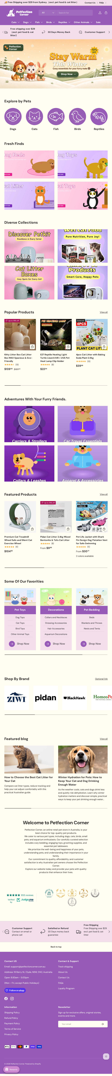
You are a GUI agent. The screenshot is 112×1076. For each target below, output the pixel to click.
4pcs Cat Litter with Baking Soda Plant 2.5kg (90, 356)
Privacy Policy (11, 1034)
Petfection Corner (18, 1064)
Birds (77, 129)
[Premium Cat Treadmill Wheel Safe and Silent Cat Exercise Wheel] (20, 517)
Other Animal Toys (20, 634)
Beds (91, 617)
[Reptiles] (99, 116)
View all (104, 312)
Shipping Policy (12, 1012)
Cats (34, 129)
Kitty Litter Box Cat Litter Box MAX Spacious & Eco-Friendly (18, 358)
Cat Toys (20, 623)
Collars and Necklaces (56, 617)
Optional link (101, 678)
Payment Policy (12, 1023)
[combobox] (66, 13)
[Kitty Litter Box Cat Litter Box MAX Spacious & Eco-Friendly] (20, 334)
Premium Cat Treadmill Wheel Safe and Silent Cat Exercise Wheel (18, 540)
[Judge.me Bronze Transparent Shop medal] (83, 893)
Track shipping (65, 966)
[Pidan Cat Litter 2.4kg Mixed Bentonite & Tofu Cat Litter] (56, 517)
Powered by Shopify (33, 1064)
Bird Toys (20, 628)
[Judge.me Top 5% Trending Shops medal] (72, 902)
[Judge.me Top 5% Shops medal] (95, 893)
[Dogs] (13, 116)
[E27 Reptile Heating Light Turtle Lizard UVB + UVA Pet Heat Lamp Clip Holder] (56, 334)
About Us (62, 972)
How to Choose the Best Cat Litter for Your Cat (28, 779)
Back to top (56, 947)
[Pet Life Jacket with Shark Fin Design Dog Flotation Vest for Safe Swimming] (92, 517)
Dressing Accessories (56, 623)
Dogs (13, 129)
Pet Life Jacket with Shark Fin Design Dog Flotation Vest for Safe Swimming (91, 540)
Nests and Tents (92, 628)
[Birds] (77, 116)
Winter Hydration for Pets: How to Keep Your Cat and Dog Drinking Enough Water (80, 781)
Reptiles (99, 129)
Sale (98, 22)
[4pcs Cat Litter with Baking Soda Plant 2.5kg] (92, 334)
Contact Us (90, 2)
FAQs (101, 2)
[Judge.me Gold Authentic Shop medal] (60, 893)
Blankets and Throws (92, 623)
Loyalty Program (66, 988)
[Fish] (56, 116)
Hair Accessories (56, 628)
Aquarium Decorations (56, 634)
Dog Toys (20, 617)
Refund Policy (11, 1018)
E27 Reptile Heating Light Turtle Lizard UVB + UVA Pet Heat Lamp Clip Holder (55, 358)
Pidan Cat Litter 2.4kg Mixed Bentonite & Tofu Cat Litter (55, 538)
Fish (56, 129)
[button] (106, 13)
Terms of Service (12, 1028)
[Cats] (34, 116)
